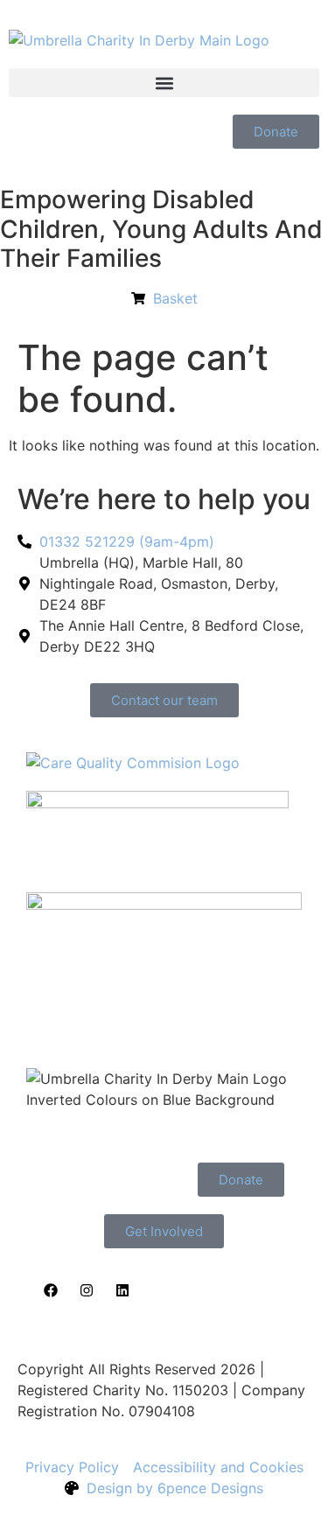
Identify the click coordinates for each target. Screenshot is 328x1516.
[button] (164, 82)
